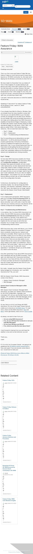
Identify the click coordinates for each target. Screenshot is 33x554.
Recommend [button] (28, 52)
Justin (16, 61)
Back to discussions (8, 40)
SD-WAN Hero (20, 308)
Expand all (21, 42)
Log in (25, 12)
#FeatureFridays (5, 353)
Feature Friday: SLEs (8, 380)
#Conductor (4, 355)
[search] (13, 5)
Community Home (5, 29)
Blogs (3, 32)
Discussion (16, 29)
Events (10, 32)
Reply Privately (9, 66)
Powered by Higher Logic (16, 552)
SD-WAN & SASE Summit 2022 (19, 346)
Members (19, 32)
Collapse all (28, 42)
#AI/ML (17, 355)
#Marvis (23, 353)
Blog (25, 310)
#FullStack (11, 355)
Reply (3, 66)
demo (2, 311)
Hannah (6, 473)
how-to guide (28, 311)
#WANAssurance (15, 353)
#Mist (27, 353)
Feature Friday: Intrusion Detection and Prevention (9, 437)
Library (26, 29)
